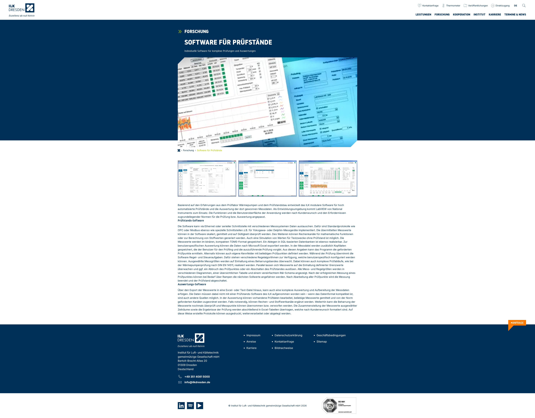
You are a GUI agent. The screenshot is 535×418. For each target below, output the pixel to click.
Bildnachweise (284, 348)
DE (515, 5)
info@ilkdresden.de (197, 382)
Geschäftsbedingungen (331, 335)
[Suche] (524, 5)
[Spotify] (190, 405)
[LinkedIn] (181, 405)
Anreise (251, 341)
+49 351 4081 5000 (197, 376)
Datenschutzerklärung (288, 335)
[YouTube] (199, 405)
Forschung (188, 150)
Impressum (253, 335)
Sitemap (322, 341)
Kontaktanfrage (284, 341)
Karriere (251, 348)
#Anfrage (517, 323)
